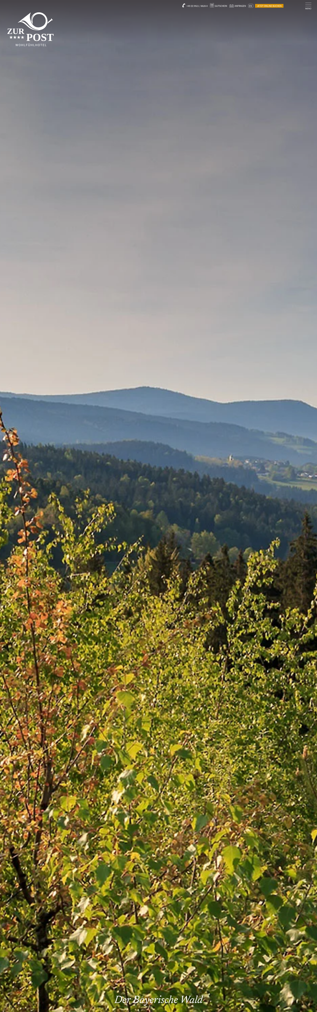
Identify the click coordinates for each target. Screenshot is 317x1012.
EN (250, 5)
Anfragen (240, 5)
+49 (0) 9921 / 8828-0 (197, 5)
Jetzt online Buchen (269, 5)
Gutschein (221, 5)
